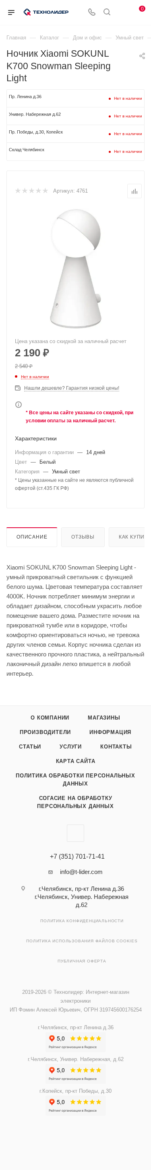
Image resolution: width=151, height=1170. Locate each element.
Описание (32, 537)
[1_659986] (75, 268)
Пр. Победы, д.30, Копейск (36, 132)
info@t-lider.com (81, 871)
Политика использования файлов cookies (82, 941)
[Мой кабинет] (122, 12)
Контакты (116, 747)
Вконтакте (75, 833)
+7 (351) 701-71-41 (77, 856)
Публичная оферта (82, 961)
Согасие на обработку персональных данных (75, 802)
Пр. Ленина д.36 (25, 96)
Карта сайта (75, 761)
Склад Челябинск (26, 149)
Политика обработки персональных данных (75, 780)
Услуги (71, 747)
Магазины (104, 718)
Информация (110, 732)
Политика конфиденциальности (82, 921)
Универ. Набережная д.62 (35, 114)
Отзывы (83, 537)
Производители (45, 732)
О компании (50, 718)
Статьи (30, 747)
